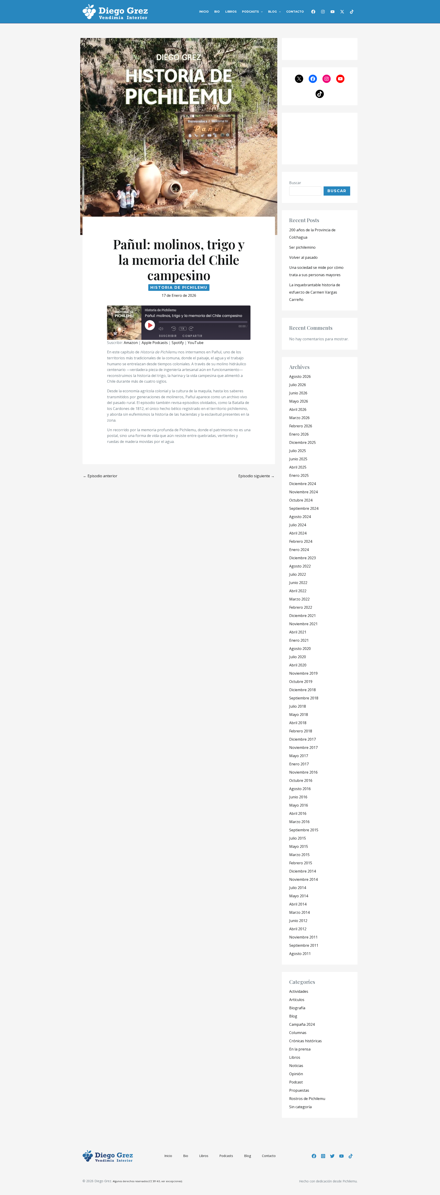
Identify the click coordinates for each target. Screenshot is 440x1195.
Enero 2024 (299, 549)
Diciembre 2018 (302, 689)
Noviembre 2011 (303, 937)
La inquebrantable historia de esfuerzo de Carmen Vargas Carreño (314, 292)
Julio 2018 (297, 706)
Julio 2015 (297, 838)
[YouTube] (341, 1156)
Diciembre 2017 (302, 739)
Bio (217, 11)
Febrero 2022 (300, 607)
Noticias (296, 1065)
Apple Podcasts (155, 342)
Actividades (298, 991)
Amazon (131, 342)
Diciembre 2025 (302, 442)
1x (183, 328)
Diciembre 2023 (302, 557)
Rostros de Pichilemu (307, 1098)
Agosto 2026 (300, 376)
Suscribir (168, 336)
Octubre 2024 (300, 500)
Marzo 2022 (299, 599)
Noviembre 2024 (303, 491)
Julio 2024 (297, 524)
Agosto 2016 (300, 788)
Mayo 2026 (298, 401)
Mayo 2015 (298, 846)
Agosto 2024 (300, 516)
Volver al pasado (303, 257)
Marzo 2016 (299, 821)
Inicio (204, 11)
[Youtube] (332, 12)
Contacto (295, 11)
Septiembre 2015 (303, 829)
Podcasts (250, 11)
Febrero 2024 (300, 541)
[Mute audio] (164, 328)
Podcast (296, 1082)
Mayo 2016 (298, 805)
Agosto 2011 (300, 953)
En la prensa (300, 1049)
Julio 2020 (297, 656)
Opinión (296, 1073)
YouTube (196, 342)
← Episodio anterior (100, 475)
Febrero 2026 (300, 425)
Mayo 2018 (298, 714)
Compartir (192, 336)
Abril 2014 (297, 904)
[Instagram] (323, 12)
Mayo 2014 (298, 895)
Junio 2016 (298, 796)
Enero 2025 (299, 475)
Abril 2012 (297, 928)
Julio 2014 (297, 887)
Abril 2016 (297, 813)
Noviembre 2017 (303, 747)
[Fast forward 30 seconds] (194, 328)
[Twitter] (332, 1156)
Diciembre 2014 (302, 871)
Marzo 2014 (299, 912)
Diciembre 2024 (302, 483)
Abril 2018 (297, 722)
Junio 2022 (298, 582)
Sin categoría (300, 1106)
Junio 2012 (298, 920)
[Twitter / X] (342, 12)
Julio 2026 (297, 384)
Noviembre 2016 (303, 772)
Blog (272, 11)
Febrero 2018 (300, 731)
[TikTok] (352, 12)
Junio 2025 (298, 458)
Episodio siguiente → (256, 475)
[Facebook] (313, 12)
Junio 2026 (298, 393)
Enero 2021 (299, 640)
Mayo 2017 (298, 755)
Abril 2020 (297, 665)
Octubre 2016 (300, 780)
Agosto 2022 (300, 566)
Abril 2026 (297, 409)
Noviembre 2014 (303, 879)
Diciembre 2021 (302, 615)
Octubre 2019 (300, 681)
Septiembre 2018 (303, 698)
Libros (230, 11)
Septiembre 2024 (303, 508)
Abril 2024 (297, 533)
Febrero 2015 (300, 862)
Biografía (297, 1007)
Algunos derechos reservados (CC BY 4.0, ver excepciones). (148, 1181)
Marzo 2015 (299, 854)
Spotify (178, 342)
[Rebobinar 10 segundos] (174, 328)
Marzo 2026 (299, 417)
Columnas (297, 1032)
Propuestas (299, 1090)
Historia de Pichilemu (178, 287)
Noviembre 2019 (303, 673)
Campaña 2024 (302, 1024)
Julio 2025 (297, 450)
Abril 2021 (297, 632)
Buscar (295, 182)
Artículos (296, 999)
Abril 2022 (297, 590)
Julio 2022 (297, 574)
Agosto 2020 (300, 648)
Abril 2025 (297, 467)
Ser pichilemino (302, 247)
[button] (261, 11)
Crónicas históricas (305, 1040)
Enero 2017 (299, 764)
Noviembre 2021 (303, 623)
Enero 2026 (299, 434)
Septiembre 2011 (303, 945)
